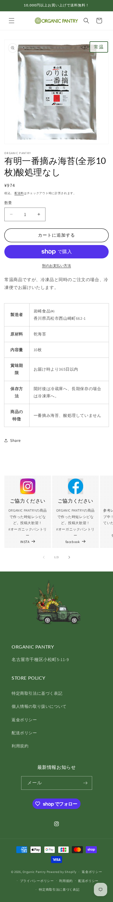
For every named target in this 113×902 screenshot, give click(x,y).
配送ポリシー (24, 732)
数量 (8, 202)
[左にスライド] (43, 557)
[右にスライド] (69, 557)
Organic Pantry (34, 872)
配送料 (19, 193)
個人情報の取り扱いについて (39, 706)
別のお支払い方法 (56, 265)
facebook (72, 542)
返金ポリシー (24, 719)
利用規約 (20, 746)
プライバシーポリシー (37, 881)
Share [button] (15, 440)
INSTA (25, 542)
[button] (11, 20)
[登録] (85, 783)
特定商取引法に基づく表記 (37, 693)
